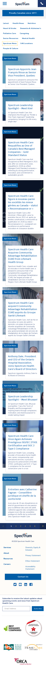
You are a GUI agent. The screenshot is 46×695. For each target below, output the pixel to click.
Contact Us (23, 576)
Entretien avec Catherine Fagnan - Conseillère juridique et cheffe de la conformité (22, 494)
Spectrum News (10, 43)
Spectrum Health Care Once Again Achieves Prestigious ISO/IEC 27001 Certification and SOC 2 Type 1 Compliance (22, 442)
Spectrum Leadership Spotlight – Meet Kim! (20, 107)
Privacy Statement (33, 555)
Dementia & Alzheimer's (30, 28)
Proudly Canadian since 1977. (23, 13)
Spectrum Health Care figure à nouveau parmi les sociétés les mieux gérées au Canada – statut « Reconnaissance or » (23, 202)
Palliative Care (9, 33)
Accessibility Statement (30, 567)
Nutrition (32, 23)
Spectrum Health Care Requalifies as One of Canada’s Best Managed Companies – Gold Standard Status (21, 149)
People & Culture (10, 48)
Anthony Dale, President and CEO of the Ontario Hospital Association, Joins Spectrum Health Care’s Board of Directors (22, 363)
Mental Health (28, 38)
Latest (6, 23)
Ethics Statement (32, 561)
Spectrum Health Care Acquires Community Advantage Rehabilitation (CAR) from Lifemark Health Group (22, 256)
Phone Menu (42, 3)
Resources (8, 558)
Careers (7, 564)
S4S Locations (26, 43)
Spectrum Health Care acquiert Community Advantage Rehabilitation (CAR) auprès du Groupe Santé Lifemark (22, 309)
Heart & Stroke (9, 28)
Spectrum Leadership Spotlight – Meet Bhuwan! (22, 398)
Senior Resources (10, 38)
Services (7, 547)
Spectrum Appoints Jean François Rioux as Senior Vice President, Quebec (22, 72)
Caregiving (24, 33)
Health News (18, 23)
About (6, 553)
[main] (23, 275)
